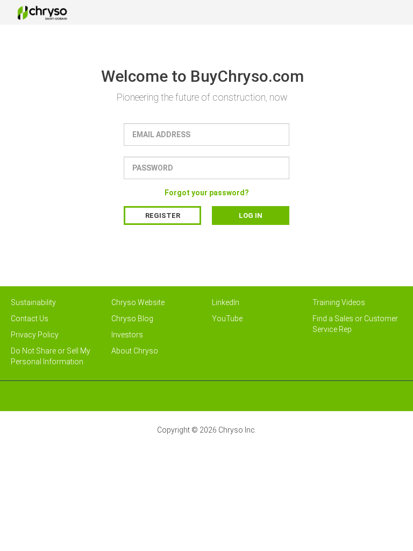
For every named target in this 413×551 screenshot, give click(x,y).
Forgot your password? (207, 192)
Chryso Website (138, 302)
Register (162, 215)
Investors (127, 334)
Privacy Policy (35, 334)
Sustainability (33, 302)
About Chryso (134, 351)
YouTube (227, 318)
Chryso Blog (132, 318)
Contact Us (29, 318)
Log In (250, 215)
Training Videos (338, 302)
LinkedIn (225, 302)
